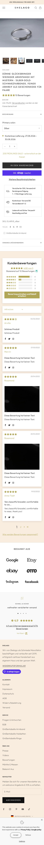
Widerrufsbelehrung (11, 703)
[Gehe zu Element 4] (29, 60)
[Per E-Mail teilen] (21, 227)
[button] (8, 95)
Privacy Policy (26, 830)
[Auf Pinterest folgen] (16, 809)
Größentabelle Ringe (12, 738)
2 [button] (20, 527)
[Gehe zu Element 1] (5, 60)
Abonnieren (13, 800)
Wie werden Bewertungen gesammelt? (20, 534)
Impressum (7, 689)
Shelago (5, 70)
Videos (5, 755)
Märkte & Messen (10, 764)
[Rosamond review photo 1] (22, 399)
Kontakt (6, 684)
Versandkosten (18, 103)
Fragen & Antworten (11, 720)
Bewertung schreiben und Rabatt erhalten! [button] (22, 295)
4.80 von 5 (28, 268)
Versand (6, 707)
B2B (4, 724)
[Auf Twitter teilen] (14, 227)
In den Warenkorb (22, 165)
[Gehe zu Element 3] (21, 60)
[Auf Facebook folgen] (3, 809)
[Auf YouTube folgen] (23, 809)
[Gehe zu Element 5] (37, 60)
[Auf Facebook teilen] (10, 227)
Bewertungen (8, 760)
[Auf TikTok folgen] (29, 809)
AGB (4, 698)
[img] (10, 319)
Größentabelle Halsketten (14, 733)
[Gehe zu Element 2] (13, 60)
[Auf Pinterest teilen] (17, 227)
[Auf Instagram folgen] (10, 809)
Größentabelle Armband (16, 233)
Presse (5, 750)
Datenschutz (8, 693)
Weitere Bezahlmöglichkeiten (22, 179)
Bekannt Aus (8, 769)
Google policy (36, 830)
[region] (22, 603)
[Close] (42, 820)
